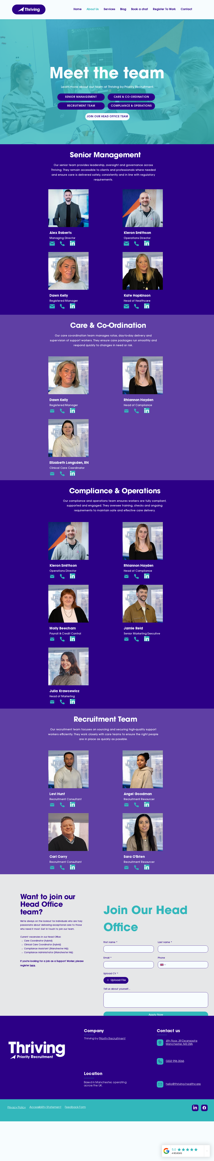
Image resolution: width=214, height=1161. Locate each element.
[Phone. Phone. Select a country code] (163, 964)
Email (107, 958)
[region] (68, 208)
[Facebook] (204, 1107)
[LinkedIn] (195, 1107)
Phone (161, 958)
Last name (165, 942)
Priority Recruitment (112, 1038)
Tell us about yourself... (116, 989)
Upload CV (110, 974)
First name (110, 942)
